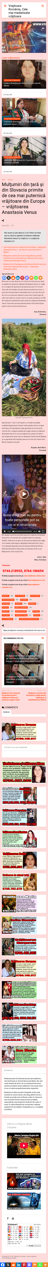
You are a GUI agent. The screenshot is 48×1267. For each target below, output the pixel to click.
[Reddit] (13, 278)
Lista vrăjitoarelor (11, 57)
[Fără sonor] (39, 531)
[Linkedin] (18, 278)
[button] (24, 494)
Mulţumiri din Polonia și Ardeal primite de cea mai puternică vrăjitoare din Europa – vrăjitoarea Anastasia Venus (23, 658)
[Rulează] (5, 531)
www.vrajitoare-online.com (34, 576)
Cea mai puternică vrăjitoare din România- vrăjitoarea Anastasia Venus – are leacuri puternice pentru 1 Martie (25, 249)
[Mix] (31, 278)
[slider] (22, 531)
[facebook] (7, 1218)
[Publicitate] (24, 1181)
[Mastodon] (27, 278)
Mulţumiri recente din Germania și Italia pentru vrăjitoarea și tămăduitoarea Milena (36, 696)
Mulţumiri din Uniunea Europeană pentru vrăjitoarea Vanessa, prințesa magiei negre (11, 696)
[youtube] (13, 1218)
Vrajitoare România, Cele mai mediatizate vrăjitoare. (19, 11)
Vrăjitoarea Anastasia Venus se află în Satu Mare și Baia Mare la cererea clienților (23, 679)
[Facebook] (4, 278)
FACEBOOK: (6, 712)
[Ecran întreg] (43, 531)
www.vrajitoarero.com (36, 580)
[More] (40, 278)
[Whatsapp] (36, 278)
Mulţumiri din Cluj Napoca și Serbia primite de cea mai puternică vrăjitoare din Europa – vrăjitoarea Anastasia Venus (25, 266)
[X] (9, 278)
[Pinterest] (22, 278)
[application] (24, 494)
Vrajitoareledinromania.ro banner (20, 45)
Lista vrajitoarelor (12, 80)
